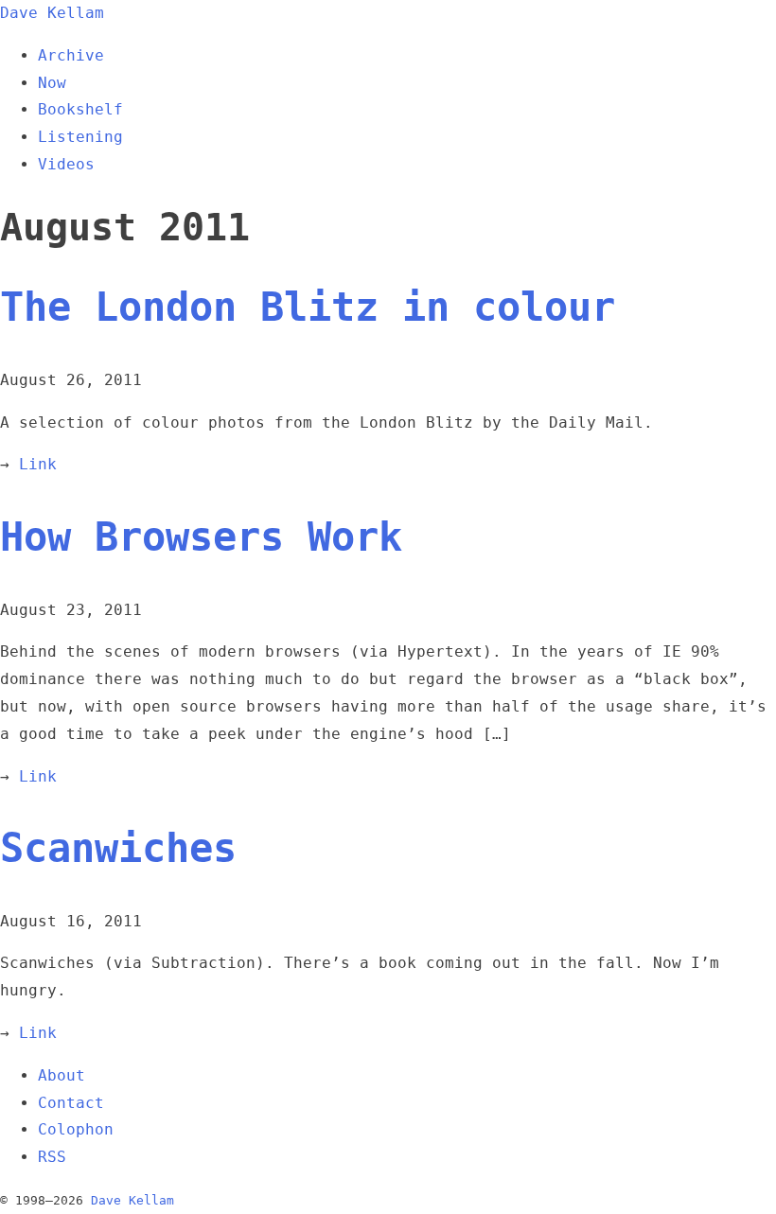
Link (38, 464)
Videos (66, 164)
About (61, 1075)
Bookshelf (80, 109)
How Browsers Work (201, 537)
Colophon (76, 1129)
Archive (71, 55)
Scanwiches (118, 848)
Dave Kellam (52, 13)
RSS (52, 1157)
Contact (71, 1103)
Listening (80, 137)
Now (52, 83)
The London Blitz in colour (307, 307)
